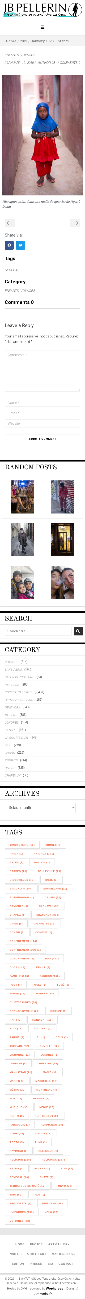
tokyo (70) (64, 1186)
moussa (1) (41, 1098)
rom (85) (67, 1168)
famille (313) (19, 976)
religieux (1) (48, 1151)
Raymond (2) (19, 1151)
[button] (42, 27)
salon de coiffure (19, 677)
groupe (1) (58, 1011)
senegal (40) (19, 1177)
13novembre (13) (22, 845)
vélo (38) (51, 1212)
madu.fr (45, 1293)
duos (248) (17, 967)
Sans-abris (13, 669)
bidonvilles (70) (22, 880)
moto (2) (16, 1098)
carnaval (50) (49, 906)
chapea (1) (18, 915)
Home (11, 41)
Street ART (36, 1254)
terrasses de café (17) (28, 1186)
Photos (36, 1244)
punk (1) (41, 1142)
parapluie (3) (20, 1124)
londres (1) (49, 1054)
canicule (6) (19, 906)
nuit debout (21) (47, 1116)
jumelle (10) (49, 1046)
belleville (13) (49, 871)
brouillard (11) (55, 888)
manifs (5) (17, 1081)
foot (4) (16, 985)
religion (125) (20, 1159)
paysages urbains (19, 700)
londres (12, 722)
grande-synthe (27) (24, 1011)
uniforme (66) (52, 1203)
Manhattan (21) (21, 1072)
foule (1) (39, 985)
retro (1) (17, 1168)
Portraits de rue (18, 692)
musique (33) (19, 1107)
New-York (12, 707)
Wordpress (54, 1288)
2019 (23, 41)
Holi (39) (16, 1028)
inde (8, 745)
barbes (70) (18, 871)
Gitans (10, 753)
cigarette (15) (44, 923)
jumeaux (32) (19, 1046)
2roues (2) (53, 845)
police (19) (43, 1133)
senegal (12, 270)
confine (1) (43, 932)
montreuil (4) (46, 1089)
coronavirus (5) (22, 958)
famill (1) (43, 967)
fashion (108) (50, 976)
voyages (27, 55)
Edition (18, 1263)
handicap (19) (42, 1019)
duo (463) (52, 958)
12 (50, 41)
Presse (36, 1263)
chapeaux (13, 775)
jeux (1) (62, 1037)
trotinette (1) (20, 1203)
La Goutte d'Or (16, 737)
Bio (50, 1263)
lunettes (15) (48, 1063)
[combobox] (38, 631)
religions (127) (53, 1159)
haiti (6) (15, 1019)
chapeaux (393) (47, 915)
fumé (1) (63, 985)
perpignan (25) (52, 1124)
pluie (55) (17, 1133)
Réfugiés (12, 684)
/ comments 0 (69, 63)
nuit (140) (17, 1116)
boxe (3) (51, 880)
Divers (10, 768)
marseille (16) (46, 1081)
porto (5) (17, 1142)
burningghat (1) (22, 897)
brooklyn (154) (21, 888)
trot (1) (39, 1194)
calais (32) (53, 897)
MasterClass (63, 1254)
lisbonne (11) (20, 1054)
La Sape (11, 730)
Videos (15, 1254)
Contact (66, 1263)
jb (53, 63)
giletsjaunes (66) (23, 1002)
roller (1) (42, 1168)
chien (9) (16, 923)
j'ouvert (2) (42, 1028)
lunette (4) (18, 1063)
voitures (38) (20, 1221)
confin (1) (17, 932)
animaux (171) (44, 853)
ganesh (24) (45, 993)
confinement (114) (23, 941)
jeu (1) (40, 1037)
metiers (11, 715)
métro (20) (18, 1089)
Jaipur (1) (17, 1037)
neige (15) (46, 1107)
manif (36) (50, 1072)
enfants (62, 41)
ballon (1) (42, 862)
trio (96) (16, 1194)
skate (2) (46, 1177)
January (38, 41)
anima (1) (16, 853)
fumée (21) (17, 993)
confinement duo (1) (25, 950)
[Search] (78, 631)
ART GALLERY (59, 1244)
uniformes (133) (22, 1212)
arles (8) (16, 862)
